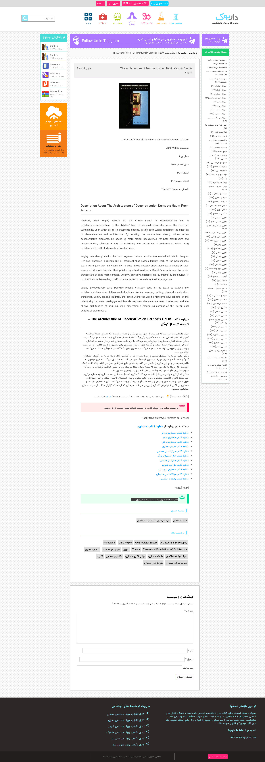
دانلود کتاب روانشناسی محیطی (172, 474)
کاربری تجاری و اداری (219, 236)
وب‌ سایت (188, 668)
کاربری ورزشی (221, 272)
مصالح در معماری (220, 303)
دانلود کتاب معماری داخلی (175, 442)
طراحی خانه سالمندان (218, 205)
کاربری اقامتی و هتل (219, 221)
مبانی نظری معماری (135, 556)
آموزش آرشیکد (221, 86)
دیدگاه (188, 611)
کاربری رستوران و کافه (218, 240)
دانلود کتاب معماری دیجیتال (174, 469)
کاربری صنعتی (221, 252)
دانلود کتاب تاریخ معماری (175, 446)
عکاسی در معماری (220, 213)
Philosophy (109, 543)
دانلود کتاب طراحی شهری (175, 465)
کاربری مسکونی (221, 264)
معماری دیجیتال (220, 338)
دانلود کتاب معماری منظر (176, 437)
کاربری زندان (222, 244)
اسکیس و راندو (221, 132)
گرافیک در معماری (219, 276)
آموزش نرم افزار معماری (217, 117)
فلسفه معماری (155, 556)
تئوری (126, 549)
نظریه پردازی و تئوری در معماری (153, 521)
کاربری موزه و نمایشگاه (218, 268)
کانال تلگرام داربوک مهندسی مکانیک (127, 732)
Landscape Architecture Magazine (216, 73)
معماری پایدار (221, 326)
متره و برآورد (222, 280)
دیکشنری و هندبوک (219, 174)
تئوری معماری (92, 549)
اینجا (108, 396)
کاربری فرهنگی (221, 256)
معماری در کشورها (220, 334)
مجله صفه (223, 284)
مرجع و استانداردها (219, 295)
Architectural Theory (146, 543)
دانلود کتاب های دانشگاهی (225, 23)
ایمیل (189, 659)
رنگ (225, 178)
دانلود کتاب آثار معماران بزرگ (173, 456)
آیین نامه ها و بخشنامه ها (216, 125)
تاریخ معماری (221, 151)
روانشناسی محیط (220, 182)
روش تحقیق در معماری (217, 186)
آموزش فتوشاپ (220, 109)
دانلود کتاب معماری (150, 426)
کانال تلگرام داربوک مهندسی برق (130, 738)
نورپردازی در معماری (219, 372)
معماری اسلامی (221, 311)
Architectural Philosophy (173, 543)
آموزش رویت (221, 106)
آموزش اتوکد (221, 90)
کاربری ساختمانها (220, 248)
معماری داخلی (221, 330)
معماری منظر (222, 346)
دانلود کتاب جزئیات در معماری (173, 451)
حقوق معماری (221, 170)
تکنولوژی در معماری (219, 162)
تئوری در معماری (111, 549)
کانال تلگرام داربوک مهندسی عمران (128, 720)
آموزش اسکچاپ (220, 94)
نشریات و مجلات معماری (217, 357)
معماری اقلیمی (221, 315)
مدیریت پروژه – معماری (217, 288)
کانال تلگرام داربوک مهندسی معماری (128, 714)
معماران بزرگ (222, 307)
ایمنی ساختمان (221, 136)
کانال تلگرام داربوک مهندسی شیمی (128, 726)
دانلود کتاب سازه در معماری (174, 460)
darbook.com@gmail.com (243, 737)
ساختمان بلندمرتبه (219, 193)
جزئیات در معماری (220, 166)
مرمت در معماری (220, 299)
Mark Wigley (125, 543)
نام (190, 651)
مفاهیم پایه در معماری (218, 350)
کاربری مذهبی (221, 260)
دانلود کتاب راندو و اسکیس (174, 479)
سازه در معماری (221, 197)
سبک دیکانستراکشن (176, 556)
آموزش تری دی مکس (218, 98)
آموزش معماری (221, 113)
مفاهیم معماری (114, 556)
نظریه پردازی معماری (176, 563)
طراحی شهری (222, 209)
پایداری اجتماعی (220, 147)
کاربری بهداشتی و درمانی (217, 225)
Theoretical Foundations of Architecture (165, 549)
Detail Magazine (215, 67)
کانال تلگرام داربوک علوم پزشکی (130, 745)
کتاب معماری (180, 521)
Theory (136, 549)
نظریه (100, 556)
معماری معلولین (220, 342)
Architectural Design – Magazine (217, 62)
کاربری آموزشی (221, 217)
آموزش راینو (222, 102)
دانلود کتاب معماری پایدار (175, 433)
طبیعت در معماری (219, 201)
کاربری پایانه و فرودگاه (218, 232)
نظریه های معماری (153, 563)
